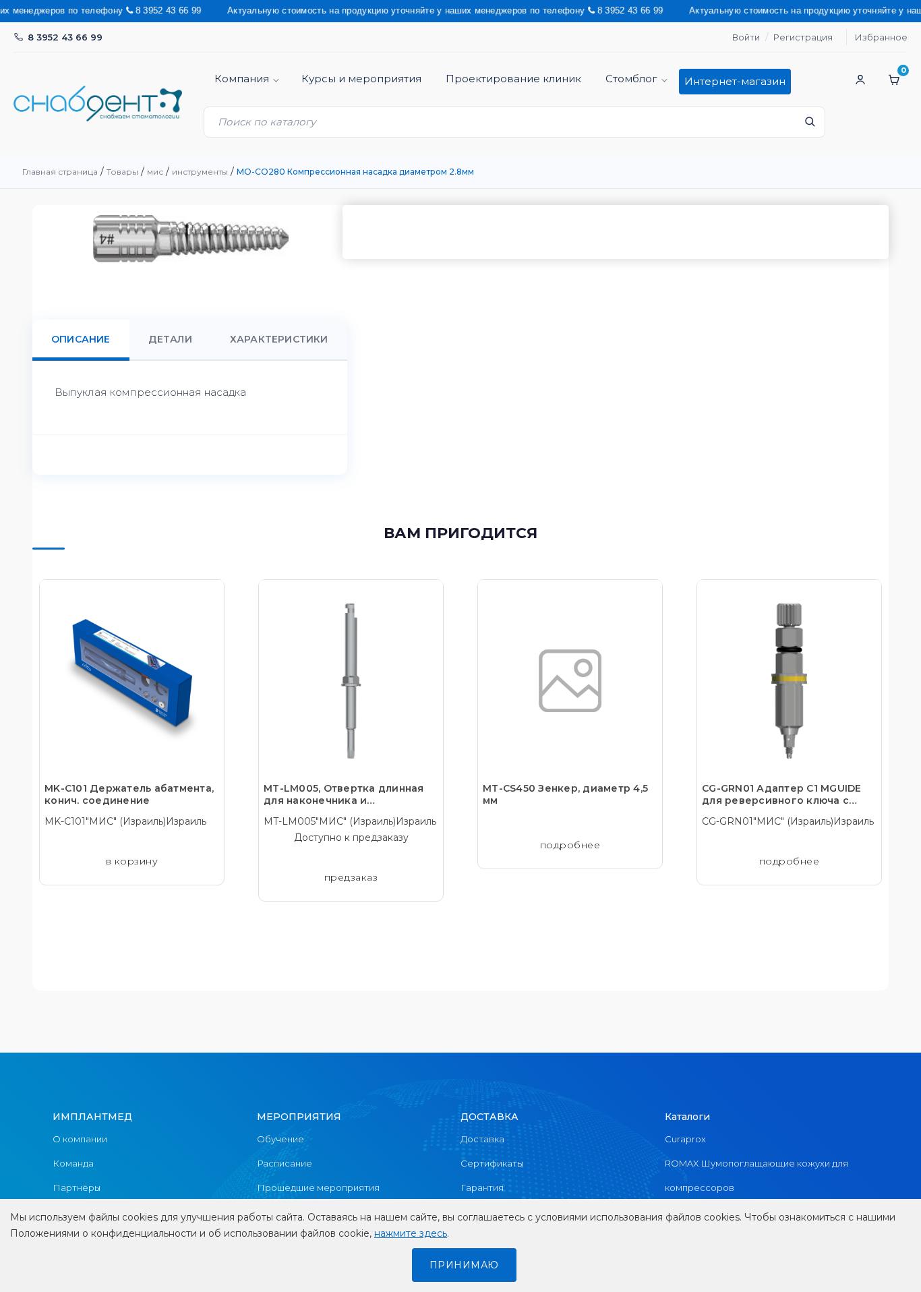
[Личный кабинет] (860, 79)
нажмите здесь (410, 1233)
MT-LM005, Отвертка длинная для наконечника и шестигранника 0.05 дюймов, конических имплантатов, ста (344, 794)
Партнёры (76, 1187)
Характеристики (279, 339)
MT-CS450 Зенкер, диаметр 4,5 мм (565, 794)
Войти (746, 37)
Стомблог (631, 78)
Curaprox (685, 1139)
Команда (73, 1163)
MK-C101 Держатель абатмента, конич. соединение (129, 794)
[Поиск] (810, 125)
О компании (80, 1139)
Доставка (482, 1139)
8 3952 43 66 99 (65, 37)
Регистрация (803, 37)
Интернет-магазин (734, 81)
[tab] (80, 339)
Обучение (280, 1139)
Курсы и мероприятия (361, 78)
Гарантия (482, 1187)
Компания (241, 78)
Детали (170, 339)
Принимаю (464, 1265)
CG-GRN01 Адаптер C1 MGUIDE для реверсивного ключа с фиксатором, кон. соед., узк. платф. (782, 794)
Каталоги (687, 1117)
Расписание (284, 1163)
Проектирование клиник (513, 78)
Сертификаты (491, 1163)
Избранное (881, 37)
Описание (81, 339)
